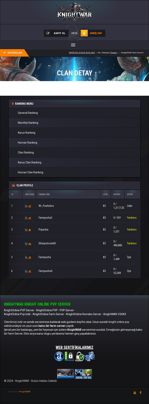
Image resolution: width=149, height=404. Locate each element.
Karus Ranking (26, 132)
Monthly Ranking (28, 122)
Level (105, 194)
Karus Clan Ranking (29, 162)
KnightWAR (24, 391)
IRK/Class (29, 194)
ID (12, 194)
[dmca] (69, 356)
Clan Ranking (26, 152)
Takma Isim (44, 194)
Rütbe (130, 194)
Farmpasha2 (45, 217)
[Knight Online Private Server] (66, 373)
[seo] (90, 356)
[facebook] (140, 392)
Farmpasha (45, 257)
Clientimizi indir (13, 321)
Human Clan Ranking (30, 172)
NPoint (116, 194)
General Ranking (28, 112)
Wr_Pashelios (46, 205)
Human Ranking (27, 142)
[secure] (80, 356)
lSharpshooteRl (47, 243)
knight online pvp (119, 321)
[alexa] (59, 356)
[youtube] (134, 392)
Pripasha (43, 229)
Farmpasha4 (45, 271)
